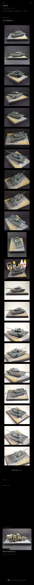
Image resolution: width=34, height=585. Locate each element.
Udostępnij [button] (5, 479)
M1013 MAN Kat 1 (9, 551)
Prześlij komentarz (13, 554)
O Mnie (25, 11)
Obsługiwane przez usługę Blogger (18, 580)
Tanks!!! (5, 6)
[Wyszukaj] (30, 2)
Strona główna (8, 11)
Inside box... (18, 11)
